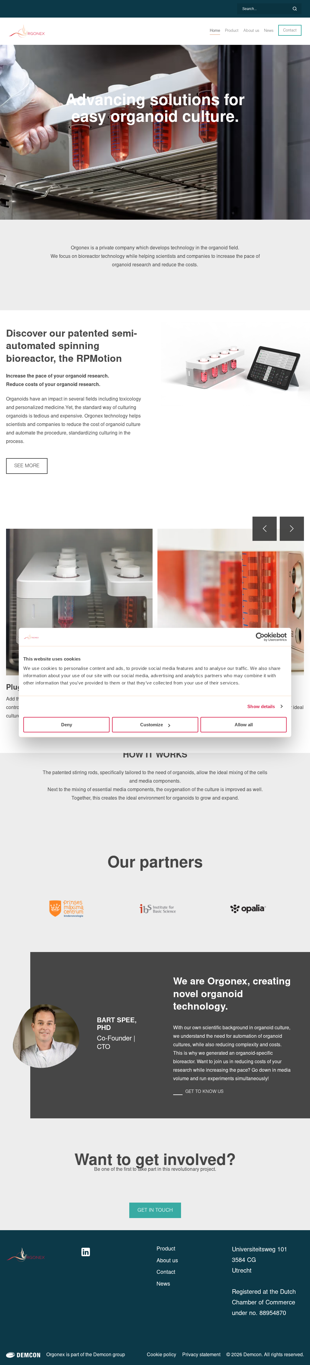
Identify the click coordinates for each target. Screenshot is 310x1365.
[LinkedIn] (85, 1252)
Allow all (244, 724)
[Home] (37, 31)
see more (26, 466)
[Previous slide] (264, 529)
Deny (66, 724)
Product (166, 1249)
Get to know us (204, 1092)
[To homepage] (42, 1255)
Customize (151, 724)
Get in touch (155, 1210)
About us (167, 1261)
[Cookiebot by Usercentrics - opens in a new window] (260, 636)
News (163, 1284)
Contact (290, 30)
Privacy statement (201, 1355)
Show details (261, 706)
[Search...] (294, 8)
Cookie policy (161, 1355)
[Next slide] (292, 529)
